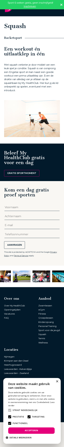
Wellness (43, 342)
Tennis (41, 338)
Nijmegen (9, 356)
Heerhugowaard (13, 365)
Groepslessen (45, 318)
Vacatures (9, 314)
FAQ (6, 318)
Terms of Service (21, 255)
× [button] (57, 381)
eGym (41, 309)
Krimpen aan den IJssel (16, 361)
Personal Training (47, 326)
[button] (20, 437)
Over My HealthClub (14, 305)
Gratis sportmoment (21, 173)
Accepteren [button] (31, 430)
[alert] (32, 411)
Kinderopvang (46, 322)
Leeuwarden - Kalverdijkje (18, 369)
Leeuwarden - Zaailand (16, 373)
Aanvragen (14, 245)
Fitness (42, 314)
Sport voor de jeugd (49, 330)
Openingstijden (12, 309)
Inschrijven (30, 6)
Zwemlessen (45, 305)
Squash (42, 334)
